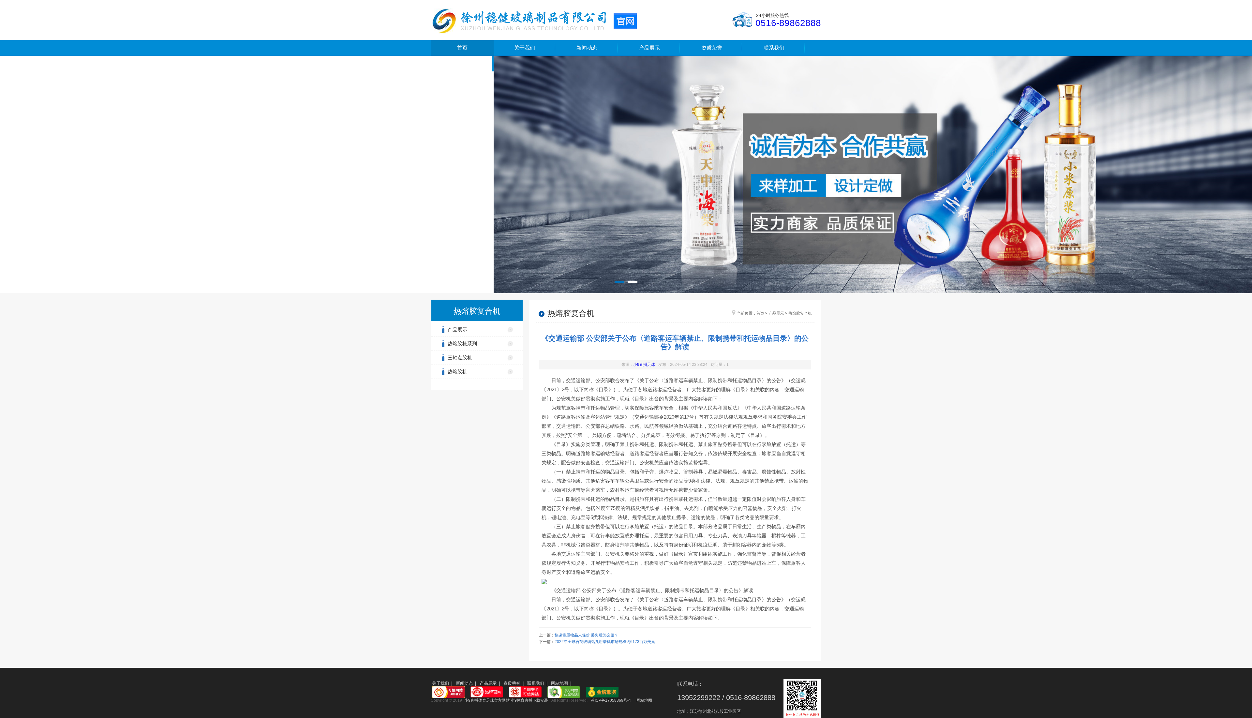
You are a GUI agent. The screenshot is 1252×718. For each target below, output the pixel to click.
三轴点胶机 (460, 357)
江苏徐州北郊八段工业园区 (715, 711)
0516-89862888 (788, 23)
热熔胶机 (457, 371)
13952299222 (698, 698)
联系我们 (774, 48)
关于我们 (524, 48)
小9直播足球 (644, 364)
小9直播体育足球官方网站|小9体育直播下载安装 (506, 700)
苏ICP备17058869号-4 (611, 700)
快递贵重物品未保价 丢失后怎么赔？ (586, 635)
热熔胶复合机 (800, 313)
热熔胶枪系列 (462, 343)
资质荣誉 (711, 48)
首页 (462, 48)
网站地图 (559, 683)
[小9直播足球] (534, 20)
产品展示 (649, 48)
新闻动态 (586, 48)
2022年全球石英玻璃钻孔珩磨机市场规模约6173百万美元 (605, 641)
